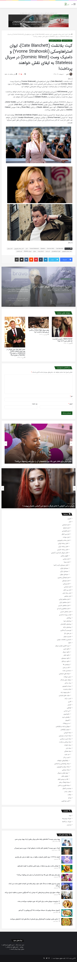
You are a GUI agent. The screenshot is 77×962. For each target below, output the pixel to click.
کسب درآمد (68, 699)
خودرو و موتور (67, 636)
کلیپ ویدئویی (65, 801)
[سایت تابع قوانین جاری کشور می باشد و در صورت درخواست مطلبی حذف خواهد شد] (38, 21)
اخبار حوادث (66, 537)
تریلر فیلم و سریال (63, 773)
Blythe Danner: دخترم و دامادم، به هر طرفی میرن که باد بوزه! (62, 340)
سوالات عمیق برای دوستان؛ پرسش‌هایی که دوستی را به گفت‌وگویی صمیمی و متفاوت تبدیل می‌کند (32, 892)
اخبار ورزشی (66, 584)
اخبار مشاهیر (67, 596)
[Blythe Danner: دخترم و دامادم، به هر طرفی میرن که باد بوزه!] (62, 327)
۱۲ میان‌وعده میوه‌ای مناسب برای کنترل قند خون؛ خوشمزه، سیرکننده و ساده (39, 901)
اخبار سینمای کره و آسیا (61, 565)
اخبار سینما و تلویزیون (67, 251)
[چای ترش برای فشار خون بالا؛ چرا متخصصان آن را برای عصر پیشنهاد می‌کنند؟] (66, 877)
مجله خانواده (67, 745)
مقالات (69, 795)
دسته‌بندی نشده (67, 671)
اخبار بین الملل (66, 534)
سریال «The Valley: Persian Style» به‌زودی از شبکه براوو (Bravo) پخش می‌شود (54, 287)
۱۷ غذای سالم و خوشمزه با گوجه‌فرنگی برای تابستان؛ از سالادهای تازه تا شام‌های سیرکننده (35, 919)
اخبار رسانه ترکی (63, 546)
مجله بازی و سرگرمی (65, 739)
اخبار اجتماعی (66, 525)
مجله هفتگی (67, 751)
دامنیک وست (41, 251)
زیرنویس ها (66, 664)
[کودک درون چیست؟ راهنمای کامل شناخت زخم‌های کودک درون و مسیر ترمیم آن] (66, 851)
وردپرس (69, 825)
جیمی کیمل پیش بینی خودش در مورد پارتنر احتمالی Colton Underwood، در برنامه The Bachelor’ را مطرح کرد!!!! (16, 352)
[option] (38, 287)
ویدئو (69, 798)
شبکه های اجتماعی (64, 674)
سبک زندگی (68, 683)
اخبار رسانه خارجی (67, 41)
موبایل (21, 947)
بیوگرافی (69, 618)
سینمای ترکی (64, 571)
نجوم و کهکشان (65, 730)
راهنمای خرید (66, 717)
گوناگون (69, 708)
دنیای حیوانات (67, 677)
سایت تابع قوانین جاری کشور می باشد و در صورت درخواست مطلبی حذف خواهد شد (38, 13)
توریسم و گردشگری (65, 630)
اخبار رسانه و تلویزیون (58, 34)
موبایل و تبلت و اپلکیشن (63, 726)
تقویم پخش (64, 556)
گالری (69, 702)
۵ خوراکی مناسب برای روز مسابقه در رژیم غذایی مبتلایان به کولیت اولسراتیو (39, 866)
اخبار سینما (67, 562)
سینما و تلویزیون (66, 686)
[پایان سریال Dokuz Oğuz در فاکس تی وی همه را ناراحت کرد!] (38, 322)
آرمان (67, 74)
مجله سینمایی (66, 770)
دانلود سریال (66, 652)
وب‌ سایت (34, 404)
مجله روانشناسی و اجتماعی (62, 764)
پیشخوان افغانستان (66, 624)
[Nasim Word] (66, 4)
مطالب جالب (67, 792)
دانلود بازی (66, 649)
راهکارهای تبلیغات (62, 761)
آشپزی (69, 519)
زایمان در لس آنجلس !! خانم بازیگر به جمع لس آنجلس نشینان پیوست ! (48, 506)
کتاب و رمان (66, 667)
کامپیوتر (67, 720)
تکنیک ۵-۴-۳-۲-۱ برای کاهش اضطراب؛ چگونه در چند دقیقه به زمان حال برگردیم (37, 857)
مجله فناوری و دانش (64, 785)
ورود (70, 815)
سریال (34, 251)
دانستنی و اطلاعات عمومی (64, 640)
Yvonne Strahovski (34, 248)
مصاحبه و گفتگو (67, 788)
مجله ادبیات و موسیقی (65, 736)
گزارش (69, 705)
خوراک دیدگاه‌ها (66, 822)
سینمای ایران (64, 568)
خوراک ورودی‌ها (66, 818)
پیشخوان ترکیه (67, 627)
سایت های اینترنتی (64, 695)
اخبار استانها (66, 528)
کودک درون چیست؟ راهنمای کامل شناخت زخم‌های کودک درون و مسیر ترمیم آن (37, 848)
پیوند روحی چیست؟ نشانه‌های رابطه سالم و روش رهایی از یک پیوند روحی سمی (37, 839)
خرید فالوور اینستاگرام (8, 945)
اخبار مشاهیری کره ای (63, 609)
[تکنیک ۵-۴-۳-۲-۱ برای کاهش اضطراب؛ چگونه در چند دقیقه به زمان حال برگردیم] (66, 860)
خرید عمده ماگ (20, 945)
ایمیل (70, 404)
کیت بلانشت (19, 251)
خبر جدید (48, 251)
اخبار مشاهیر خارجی (64, 605)
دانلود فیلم (67, 655)
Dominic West (50, 248)
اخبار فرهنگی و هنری (64, 578)
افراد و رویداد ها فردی (65, 615)
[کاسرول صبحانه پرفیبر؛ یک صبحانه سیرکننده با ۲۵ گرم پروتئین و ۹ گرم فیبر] (66, 913)
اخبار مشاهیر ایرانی (64, 599)
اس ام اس (67, 711)
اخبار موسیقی (66, 581)
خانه (70, 34)
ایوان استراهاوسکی (56, 251)
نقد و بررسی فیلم (63, 779)
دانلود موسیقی (65, 658)
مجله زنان (68, 748)
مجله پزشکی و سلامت (65, 742)
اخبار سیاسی (66, 559)
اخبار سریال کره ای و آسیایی (59, 553)
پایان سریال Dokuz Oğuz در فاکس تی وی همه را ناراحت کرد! (39, 331)
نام (71, 396)
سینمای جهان (64, 574)
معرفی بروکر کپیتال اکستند (17, 949)
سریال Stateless (27, 251)
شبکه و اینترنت (67, 689)
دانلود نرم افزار (66, 661)
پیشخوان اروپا (67, 621)
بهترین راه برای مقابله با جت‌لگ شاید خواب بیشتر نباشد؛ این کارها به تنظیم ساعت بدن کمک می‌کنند (34, 885)
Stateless (43, 248)
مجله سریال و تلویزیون (63, 767)
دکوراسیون (66, 714)
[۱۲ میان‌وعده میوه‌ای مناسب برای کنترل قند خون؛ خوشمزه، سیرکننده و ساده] (66, 904)
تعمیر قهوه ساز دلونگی (12, 947)
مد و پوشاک (66, 723)
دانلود (69, 643)
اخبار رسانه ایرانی (63, 543)
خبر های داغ (67, 633)
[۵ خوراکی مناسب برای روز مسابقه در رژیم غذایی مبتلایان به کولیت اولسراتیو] (66, 868)
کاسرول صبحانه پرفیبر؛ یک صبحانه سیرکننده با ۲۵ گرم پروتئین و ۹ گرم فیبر (39, 910)
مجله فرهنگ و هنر (64, 782)
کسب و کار (66, 757)
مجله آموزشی (67, 733)
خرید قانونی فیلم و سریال (62, 646)
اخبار (66, 34)
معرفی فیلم (65, 776)
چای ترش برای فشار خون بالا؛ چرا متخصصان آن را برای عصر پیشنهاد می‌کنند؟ (43, 461)
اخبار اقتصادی (66, 531)
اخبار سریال (9, 248)
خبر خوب (67, 754)
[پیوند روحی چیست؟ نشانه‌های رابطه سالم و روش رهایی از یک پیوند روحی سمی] (66, 842)
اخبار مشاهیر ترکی (64, 602)
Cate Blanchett (59, 248)
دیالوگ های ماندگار (65, 680)
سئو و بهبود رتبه (65, 692)
